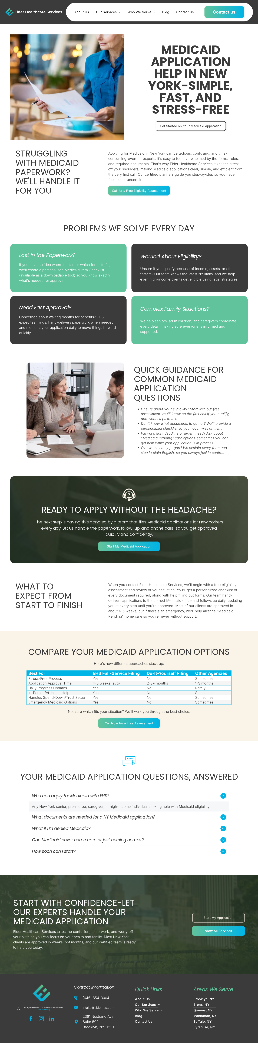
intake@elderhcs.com (98, 1007)
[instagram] (41, 1019)
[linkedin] (52, 1019)
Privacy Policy (44, 1009)
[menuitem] (81, 12)
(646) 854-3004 (96, 998)
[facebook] (31, 1019)
